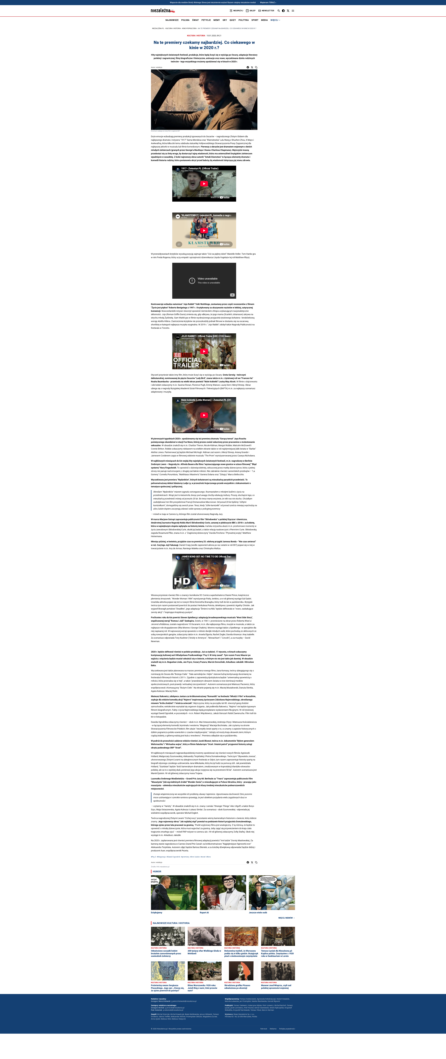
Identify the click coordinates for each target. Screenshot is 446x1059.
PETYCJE (206, 20)
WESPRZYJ (238, 11)
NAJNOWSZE (172, 20)
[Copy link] (256, 67)
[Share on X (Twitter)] (252, 67)
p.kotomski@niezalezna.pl (173, 1010)
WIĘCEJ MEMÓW (285, 918)
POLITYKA (244, 20)
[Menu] (293, 10)
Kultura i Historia (173, 28)
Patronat (263, 1029)
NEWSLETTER (268, 11)
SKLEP (252, 11)
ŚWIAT (195, 20)
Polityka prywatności (287, 1029)
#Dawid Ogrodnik (173, 857)
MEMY (216, 20)
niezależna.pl (158, 28)
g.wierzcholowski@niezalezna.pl (184, 1001)
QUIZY (233, 20)
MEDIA (264, 20)
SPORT (254, 20)
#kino (208, 857)
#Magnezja (161, 857)
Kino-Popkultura (189, 28)
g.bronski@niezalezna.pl (174, 1008)
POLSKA (185, 20)
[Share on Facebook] (248, 67)
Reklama (273, 1029)
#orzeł (203, 857)
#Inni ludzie (195, 857)
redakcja (159, 67)
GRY (225, 20)
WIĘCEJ (274, 20)
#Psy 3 (153, 857)
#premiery (185, 857)
